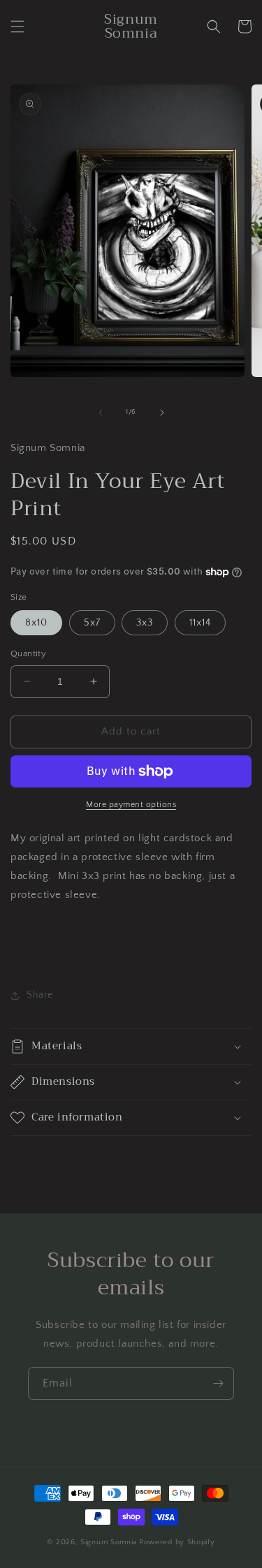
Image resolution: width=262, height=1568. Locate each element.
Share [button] (40, 994)
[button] (17, 26)
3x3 (144, 622)
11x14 (200, 622)
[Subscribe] (218, 1383)
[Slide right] (162, 412)
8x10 (36, 622)
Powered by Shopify (177, 1542)
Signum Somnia (108, 1542)
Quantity (28, 653)
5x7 (92, 622)
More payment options (131, 804)
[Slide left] (100, 412)
